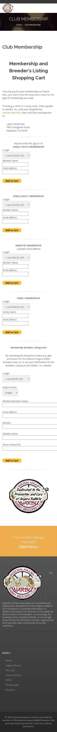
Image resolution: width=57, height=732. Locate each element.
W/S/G (9, 680)
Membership (12, 684)
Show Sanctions (14, 675)
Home (19, 24)
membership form (11, 112)
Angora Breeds (13, 665)
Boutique (10, 689)
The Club (10, 670)
